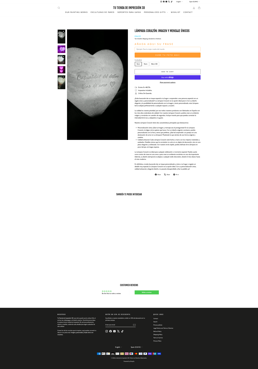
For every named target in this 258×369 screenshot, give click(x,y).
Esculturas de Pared (102, 12)
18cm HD (154, 64)
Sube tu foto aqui (167, 55)
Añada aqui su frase (154, 44)
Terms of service (158, 338)
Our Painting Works (76, 12)
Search (155, 321)
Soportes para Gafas (129, 12)
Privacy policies (157, 325)
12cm (138, 64)
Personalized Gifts (155, 12)
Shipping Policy (157, 334)
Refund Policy (157, 331)
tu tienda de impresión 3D (129, 8)
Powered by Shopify (129, 361)
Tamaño (138, 60)
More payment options (167, 82)
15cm (145, 64)
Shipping (145, 38)
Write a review (147, 292)
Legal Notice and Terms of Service (163, 328)
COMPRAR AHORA (74, 260)
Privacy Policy (157, 341)
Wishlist (175, 12)
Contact (188, 12)
